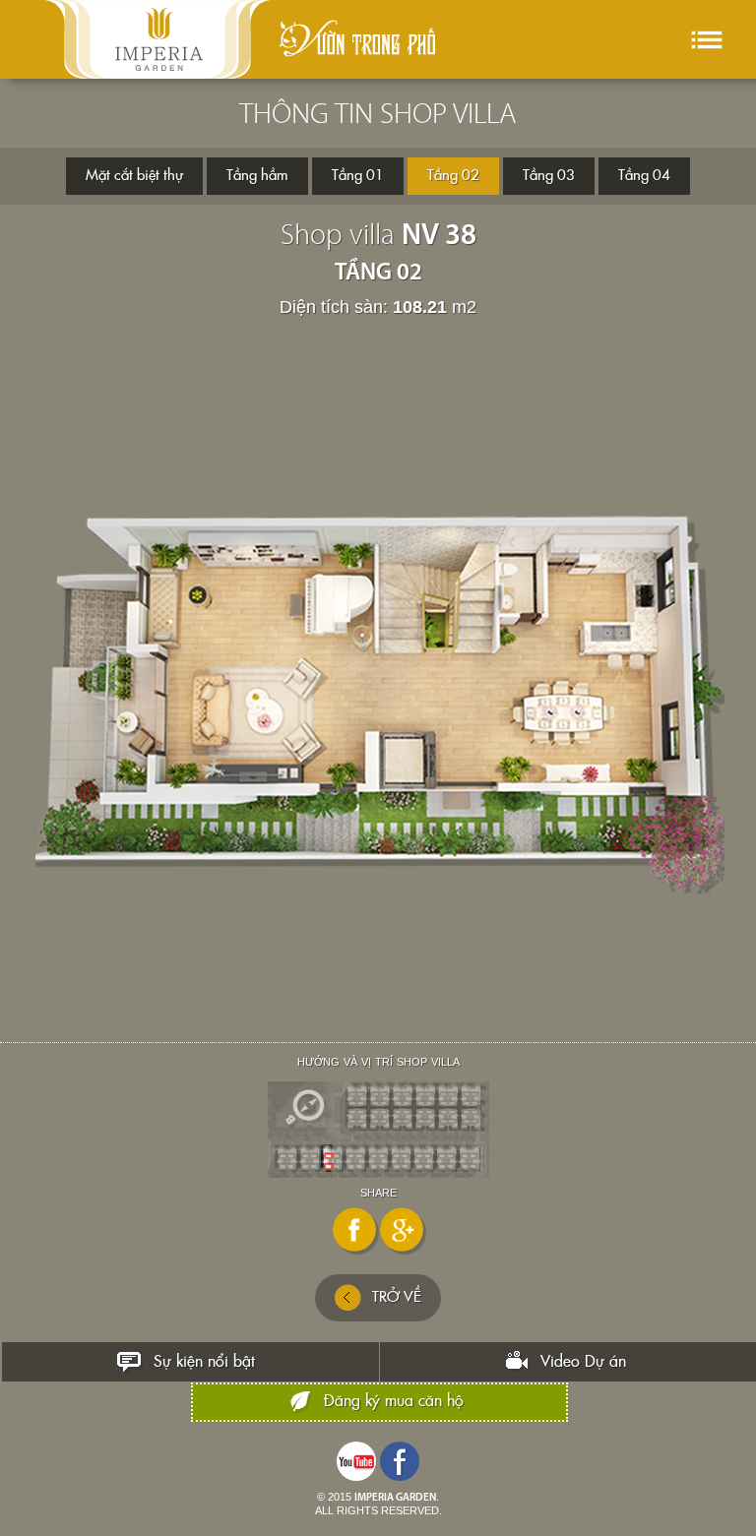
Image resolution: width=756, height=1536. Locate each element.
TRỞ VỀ (396, 1297)
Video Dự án (583, 1362)
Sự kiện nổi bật (204, 1362)
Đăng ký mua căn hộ (394, 1401)
